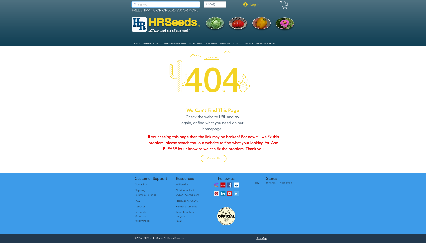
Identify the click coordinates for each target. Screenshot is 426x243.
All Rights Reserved (174, 238)
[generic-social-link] (236, 184)
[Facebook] (229, 184)
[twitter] (236, 193)
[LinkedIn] (222, 193)
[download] (222, 184)
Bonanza (270, 182)
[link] (284, 5)
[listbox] (215, 4)
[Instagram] (216, 184)
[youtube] (229, 193)
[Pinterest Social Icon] (216, 193)
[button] (215, 4)
